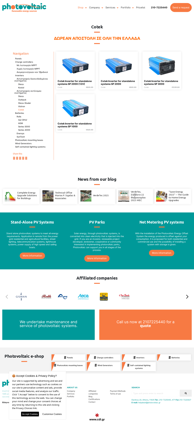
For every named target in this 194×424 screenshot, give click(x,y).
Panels (18, 58)
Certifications (94, 399)
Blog (90, 396)
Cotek (21, 110)
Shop (81, 7)
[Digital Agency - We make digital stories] (97, 417)
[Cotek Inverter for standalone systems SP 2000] (118, 65)
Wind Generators (23, 143)
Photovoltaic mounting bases (29, 140)
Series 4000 (24, 130)
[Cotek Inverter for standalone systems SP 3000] (162, 65)
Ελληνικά (6, 402)
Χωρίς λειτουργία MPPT (28, 69)
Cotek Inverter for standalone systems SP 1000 (75, 125)
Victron (21, 106)
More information (32, 255)
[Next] (187, 296)
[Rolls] (45, 296)
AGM (20, 123)
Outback (22, 99)
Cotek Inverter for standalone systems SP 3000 (161, 82)
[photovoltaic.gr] (24, 7)
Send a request (180, 7)
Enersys (20, 133)
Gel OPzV (22, 120)
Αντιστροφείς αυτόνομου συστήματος (27, 92)
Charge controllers (24, 62)
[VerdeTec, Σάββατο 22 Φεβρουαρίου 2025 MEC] (123, 195)
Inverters (19, 75)
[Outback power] (128, 296)
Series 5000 (24, 126)
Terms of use (115, 394)
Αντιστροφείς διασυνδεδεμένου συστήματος (31, 80)
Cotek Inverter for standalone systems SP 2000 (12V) (75, 82)
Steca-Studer (24, 103)
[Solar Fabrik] (107, 296)
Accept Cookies (30, 414)
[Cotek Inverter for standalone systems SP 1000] (75, 108)
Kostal (21, 87)
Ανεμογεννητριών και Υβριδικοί (32, 72)
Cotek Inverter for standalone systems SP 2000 (118, 82)
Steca (21, 84)
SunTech (21, 137)
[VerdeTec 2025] (85, 195)
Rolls (19, 116)
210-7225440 (159, 7)
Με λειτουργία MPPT (27, 65)
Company (94, 7)
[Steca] (86, 296)
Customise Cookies (52, 414)
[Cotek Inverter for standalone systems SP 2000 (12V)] (75, 65)
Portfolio (125, 7)
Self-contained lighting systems (30, 147)
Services (110, 7)
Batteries (19, 113)
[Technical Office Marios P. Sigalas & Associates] (48, 195)
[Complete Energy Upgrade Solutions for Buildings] (10, 195)
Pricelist (140, 7)
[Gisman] (24, 296)
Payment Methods (117, 391)
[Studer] (66, 296)
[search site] (186, 393)
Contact (92, 402)
